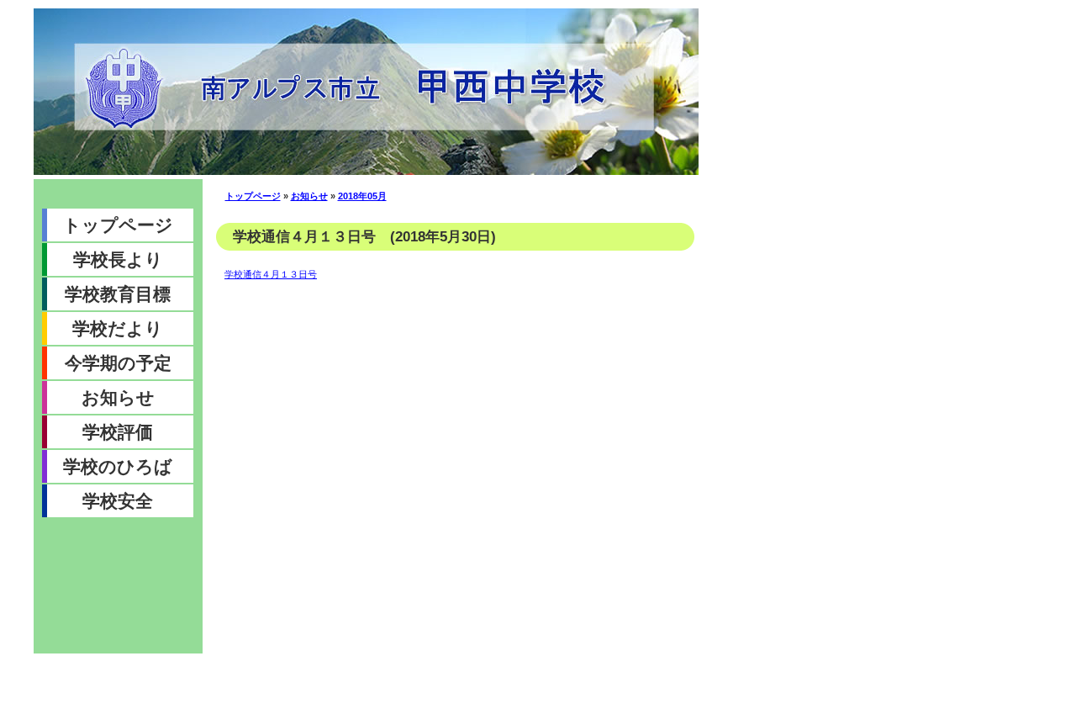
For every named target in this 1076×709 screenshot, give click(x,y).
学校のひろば (117, 466)
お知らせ (118, 397)
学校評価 (117, 432)
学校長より (118, 259)
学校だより (117, 328)
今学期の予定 (118, 363)
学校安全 (117, 501)
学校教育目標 (118, 294)
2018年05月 (362, 196)
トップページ (118, 225)
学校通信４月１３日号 (270, 274)
